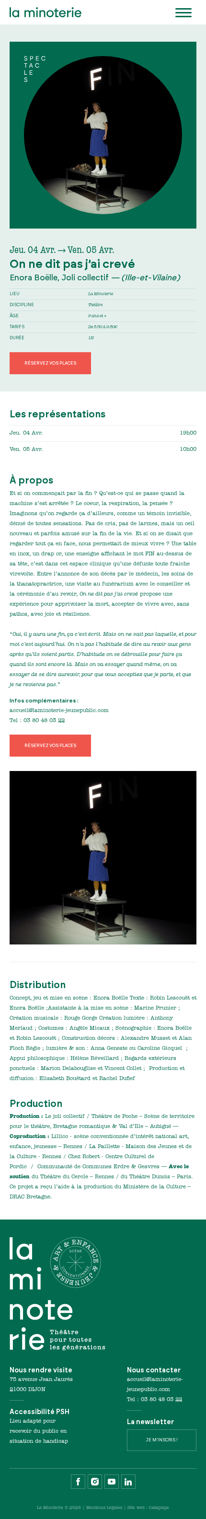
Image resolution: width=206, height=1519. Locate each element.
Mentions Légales (104, 1508)
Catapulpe (159, 1508)
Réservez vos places (50, 363)
